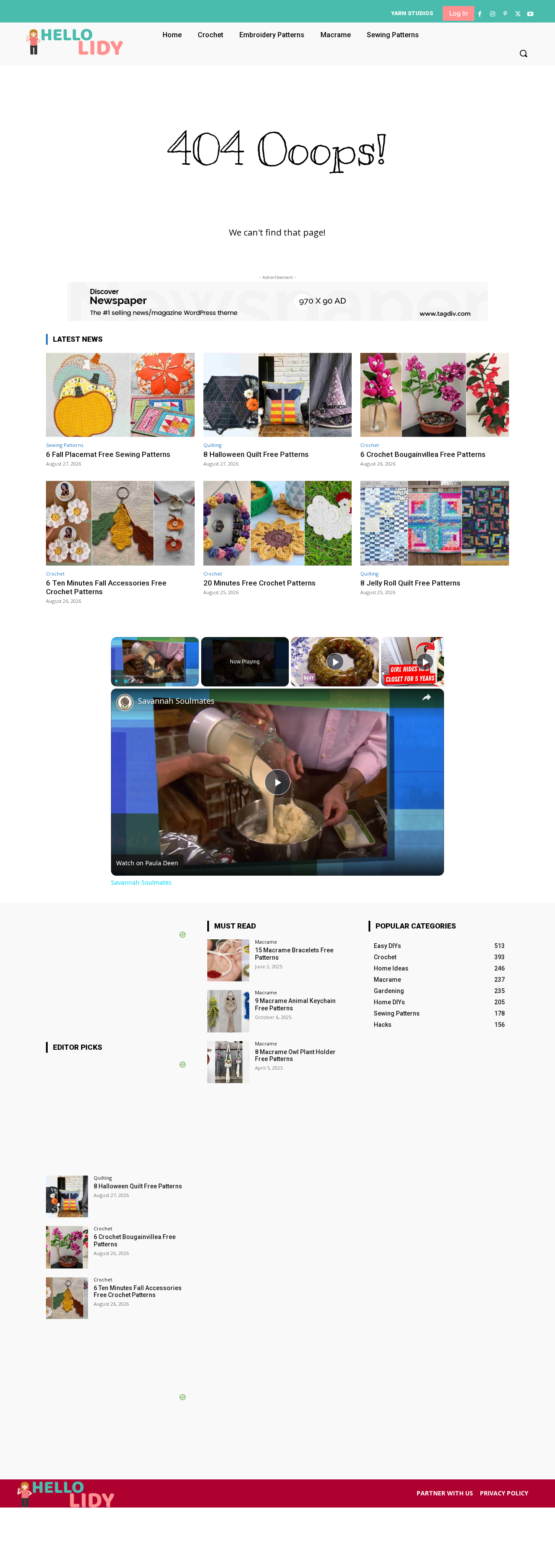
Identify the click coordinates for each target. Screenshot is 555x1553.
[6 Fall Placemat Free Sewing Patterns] (120, 395)
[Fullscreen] (194, 681)
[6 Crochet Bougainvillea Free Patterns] (434, 395)
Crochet (369, 445)
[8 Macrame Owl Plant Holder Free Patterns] (228, 1062)
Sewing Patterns (64, 445)
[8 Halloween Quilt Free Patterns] (277, 395)
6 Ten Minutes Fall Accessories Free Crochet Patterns (106, 587)
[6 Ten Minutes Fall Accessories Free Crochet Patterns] (120, 523)
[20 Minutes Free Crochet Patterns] (277, 523)
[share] (426, 697)
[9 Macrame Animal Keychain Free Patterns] (228, 1011)
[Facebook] (479, 14)
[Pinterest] (505, 14)
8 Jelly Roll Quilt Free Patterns (410, 583)
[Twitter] (518, 14)
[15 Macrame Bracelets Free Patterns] (228, 960)
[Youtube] (530, 14)
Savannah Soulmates (176, 700)
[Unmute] (126, 681)
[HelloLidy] (74, 42)
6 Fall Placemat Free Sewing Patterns (108, 454)
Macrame (266, 941)
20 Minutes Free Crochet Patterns (259, 583)
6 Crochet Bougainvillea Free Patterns (423, 454)
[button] (523, 53)
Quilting (212, 445)
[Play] (116, 681)
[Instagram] (492, 14)
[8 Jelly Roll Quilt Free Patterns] (434, 523)
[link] (125, 702)
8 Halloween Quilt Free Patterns (256, 454)
